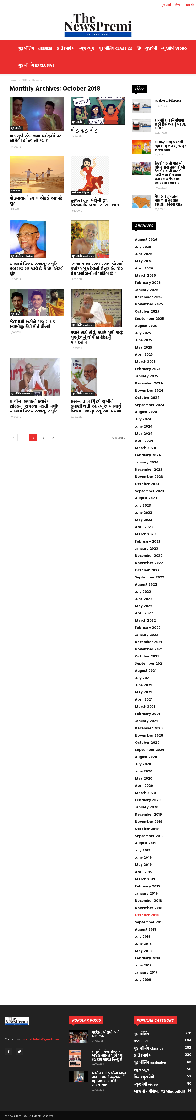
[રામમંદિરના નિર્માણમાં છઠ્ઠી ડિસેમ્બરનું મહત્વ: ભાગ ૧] (141, 125)
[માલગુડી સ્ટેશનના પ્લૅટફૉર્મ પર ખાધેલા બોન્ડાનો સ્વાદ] (37, 114)
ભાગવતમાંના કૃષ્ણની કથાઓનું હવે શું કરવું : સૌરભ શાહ (170, 145)
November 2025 (149, 304)
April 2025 (144, 354)
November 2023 (149, 476)
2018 (24, 80)
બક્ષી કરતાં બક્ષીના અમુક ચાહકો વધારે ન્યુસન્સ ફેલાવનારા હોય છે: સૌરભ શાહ (109, 1079)
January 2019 (146, 893)
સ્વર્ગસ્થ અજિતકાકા (168, 100)
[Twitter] (19, 1051)
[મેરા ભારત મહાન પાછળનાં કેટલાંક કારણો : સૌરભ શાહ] (141, 201)
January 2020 (146, 807)
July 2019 (142, 850)
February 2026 (148, 282)
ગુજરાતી (166, 4)
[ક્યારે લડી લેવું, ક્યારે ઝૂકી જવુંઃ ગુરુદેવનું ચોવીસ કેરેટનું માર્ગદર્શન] (98, 308)
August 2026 (146, 239)
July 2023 (143, 505)
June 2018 (143, 943)
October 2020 (147, 742)
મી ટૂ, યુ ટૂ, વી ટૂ (84, 130)
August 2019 (145, 843)
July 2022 (143, 591)
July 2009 (143, 979)
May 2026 (143, 261)
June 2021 (143, 685)
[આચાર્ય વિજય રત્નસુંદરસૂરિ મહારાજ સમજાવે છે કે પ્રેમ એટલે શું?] (37, 239)
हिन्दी (177, 4)
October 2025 (147, 311)
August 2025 (146, 325)
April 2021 (143, 699)
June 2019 (143, 857)
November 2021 (148, 649)
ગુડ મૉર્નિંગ (26, 48)
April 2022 (144, 613)
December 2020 (149, 728)
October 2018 (147, 915)
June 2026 (143, 254)
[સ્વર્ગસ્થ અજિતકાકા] (141, 106)
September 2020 (149, 749)
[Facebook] (8, 1051)
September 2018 (149, 922)
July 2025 (143, 333)
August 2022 (146, 584)
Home (13, 80)
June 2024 (143, 426)
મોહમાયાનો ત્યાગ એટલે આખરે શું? (36, 200)
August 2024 (146, 412)
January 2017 (146, 972)
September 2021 (149, 663)
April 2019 (143, 871)
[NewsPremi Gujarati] (98, 25)
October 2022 (147, 570)
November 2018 (148, 907)
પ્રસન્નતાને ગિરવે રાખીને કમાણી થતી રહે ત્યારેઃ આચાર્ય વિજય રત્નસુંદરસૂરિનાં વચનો (96, 406)
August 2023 (146, 498)
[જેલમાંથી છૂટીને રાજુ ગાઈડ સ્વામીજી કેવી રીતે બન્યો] (37, 302)
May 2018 (143, 951)
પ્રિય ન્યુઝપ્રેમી (146, 48)
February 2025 (147, 368)
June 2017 (143, 965)
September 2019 (149, 836)
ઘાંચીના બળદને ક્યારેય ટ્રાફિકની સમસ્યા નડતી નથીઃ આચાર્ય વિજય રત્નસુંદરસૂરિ (34, 406)
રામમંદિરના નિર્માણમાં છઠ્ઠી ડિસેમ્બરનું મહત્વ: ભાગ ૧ (170, 124)
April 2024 (144, 440)
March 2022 (145, 620)
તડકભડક (45, 48)
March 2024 (145, 448)
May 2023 (143, 519)
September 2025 (149, 318)
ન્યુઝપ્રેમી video (174, 48)
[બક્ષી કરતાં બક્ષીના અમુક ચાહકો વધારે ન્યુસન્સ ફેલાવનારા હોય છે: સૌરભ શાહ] (78, 1076)
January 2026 (146, 289)
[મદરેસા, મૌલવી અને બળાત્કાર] (78, 1036)
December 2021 (148, 642)
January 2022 (146, 634)
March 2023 (145, 534)
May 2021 (143, 692)
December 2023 (148, 469)
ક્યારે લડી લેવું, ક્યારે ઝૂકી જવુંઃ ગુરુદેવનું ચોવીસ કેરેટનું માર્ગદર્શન (97, 337)
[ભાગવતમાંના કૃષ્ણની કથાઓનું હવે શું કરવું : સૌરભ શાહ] (141, 147)
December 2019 (148, 814)
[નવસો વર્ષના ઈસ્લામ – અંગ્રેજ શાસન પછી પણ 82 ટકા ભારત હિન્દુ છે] (78, 1058)
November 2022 (149, 563)
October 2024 (147, 397)
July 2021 (142, 677)
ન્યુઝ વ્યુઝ (86, 48)
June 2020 (143, 771)
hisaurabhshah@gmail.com (40, 1038)
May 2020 (143, 778)
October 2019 (147, 828)
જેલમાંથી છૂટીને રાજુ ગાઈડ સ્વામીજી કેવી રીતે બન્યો (32, 324)
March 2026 (145, 275)
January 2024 (146, 462)
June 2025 (143, 340)
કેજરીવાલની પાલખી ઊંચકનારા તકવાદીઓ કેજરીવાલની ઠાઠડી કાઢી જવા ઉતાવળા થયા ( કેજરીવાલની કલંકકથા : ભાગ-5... (170, 173)
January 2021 (146, 721)
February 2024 (148, 455)
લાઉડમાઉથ (65, 48)
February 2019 (147, 886)
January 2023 (146, 548)
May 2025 (143, 347)
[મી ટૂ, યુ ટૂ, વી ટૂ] (98, 111)
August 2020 (146, 757)
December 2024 (149, 383)
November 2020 (149, 735)
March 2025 (145, 361)
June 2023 (143, 512)
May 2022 (143, 606)
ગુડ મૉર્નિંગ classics (115, 48)
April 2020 (144, 785)
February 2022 (148, 627)
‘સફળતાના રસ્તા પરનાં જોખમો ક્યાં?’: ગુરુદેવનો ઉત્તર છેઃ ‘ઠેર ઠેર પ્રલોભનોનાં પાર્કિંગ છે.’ (97, 269)
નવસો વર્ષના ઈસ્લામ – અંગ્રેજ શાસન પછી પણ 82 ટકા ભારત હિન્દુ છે (108, 1055)
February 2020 (148, 800)
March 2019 (145, 879)
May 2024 (143, 433)
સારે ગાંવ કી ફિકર (80, 192)
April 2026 (144, 268)
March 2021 (145, 706)
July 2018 (142, 936)
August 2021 (145, 670)
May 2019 (143, 864)
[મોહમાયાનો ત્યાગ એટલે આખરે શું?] (37, 174)
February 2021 (147, 713)
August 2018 (145, 929)
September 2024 (149, 404)
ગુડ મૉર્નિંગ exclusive (36, 65)
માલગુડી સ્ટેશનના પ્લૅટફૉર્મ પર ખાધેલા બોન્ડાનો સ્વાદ (35, 138)
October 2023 (147, 483)
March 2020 (145, 792)
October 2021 (147, 656)
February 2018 (147, 958)
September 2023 (149, 491)
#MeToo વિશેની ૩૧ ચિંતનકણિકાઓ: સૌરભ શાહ (95, 202)
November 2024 (149, 390)
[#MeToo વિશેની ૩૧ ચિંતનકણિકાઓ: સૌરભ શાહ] (98, 175)
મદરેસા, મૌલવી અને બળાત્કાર (105, 1034)
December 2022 (149, 555)
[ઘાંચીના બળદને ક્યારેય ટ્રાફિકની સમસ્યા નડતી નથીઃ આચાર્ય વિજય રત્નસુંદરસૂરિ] (37, 377)
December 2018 (148, 900)
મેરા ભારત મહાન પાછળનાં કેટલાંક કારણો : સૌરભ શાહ (168, 200)
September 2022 (149, 577)
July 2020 (143, 764)
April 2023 (144, 527)
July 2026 (143, 246)
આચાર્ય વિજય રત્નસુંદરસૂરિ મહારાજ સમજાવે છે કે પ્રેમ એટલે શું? (37, 269)
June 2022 (143, 598)
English (189, 4)
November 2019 (148, 821)
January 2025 (146, 376)
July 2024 (143, 419)
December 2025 (148, 297)
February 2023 (147, 541)
